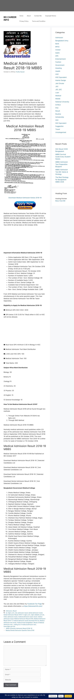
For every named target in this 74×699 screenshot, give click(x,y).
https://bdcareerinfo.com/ (33, 606)
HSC (57, 74)
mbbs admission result (10, 616)
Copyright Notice (50, 16)
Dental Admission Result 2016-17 (13, 614)
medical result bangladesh (25, 622)
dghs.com (27, 614)
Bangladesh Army (61, 41)
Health (57, 71)
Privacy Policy (23, 21)
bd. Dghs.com (10, 613)
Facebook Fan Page (34, 604)
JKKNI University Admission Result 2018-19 (19, 628)
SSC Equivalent (60, 123)
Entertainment (60, 59)
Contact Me (38, 16)
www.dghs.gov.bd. (9, 626)
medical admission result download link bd (26, 620)
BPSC (57, 47)
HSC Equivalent (61, 77)
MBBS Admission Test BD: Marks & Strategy (61, 172)
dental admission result (35, 613)
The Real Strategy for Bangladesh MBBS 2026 (61, 179)
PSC (56, 108)
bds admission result (21, 613)
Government (59, 65)
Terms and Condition (38, 21)
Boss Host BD (60, 201)
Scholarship (59, 117)
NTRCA (58, 105)
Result (15, 611)
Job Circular (59, 83)
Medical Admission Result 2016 (23, 618)
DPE (56, 56)
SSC (56, 120)
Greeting (58, 68)
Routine (58, 114)
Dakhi (57, 53)
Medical (58, 96)
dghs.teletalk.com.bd (37, 614)
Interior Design (60, 80)
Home (21, 16)
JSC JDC (58, 89)
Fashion (58, 62)
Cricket (57, 50)
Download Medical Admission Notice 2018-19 (25, 198)
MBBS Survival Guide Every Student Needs (62, 156)
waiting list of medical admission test (25, 624)
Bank (57, 44)
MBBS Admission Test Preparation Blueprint (61, 164)
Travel (57, 129)
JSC (56, 86)
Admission (9, 611)
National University (62, 102)
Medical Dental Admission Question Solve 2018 (20, 630)
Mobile (57, 99)
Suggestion (59, 126)
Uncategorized (60, 132)
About (29, 16)
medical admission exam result (27, 616)
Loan (57, 92)
